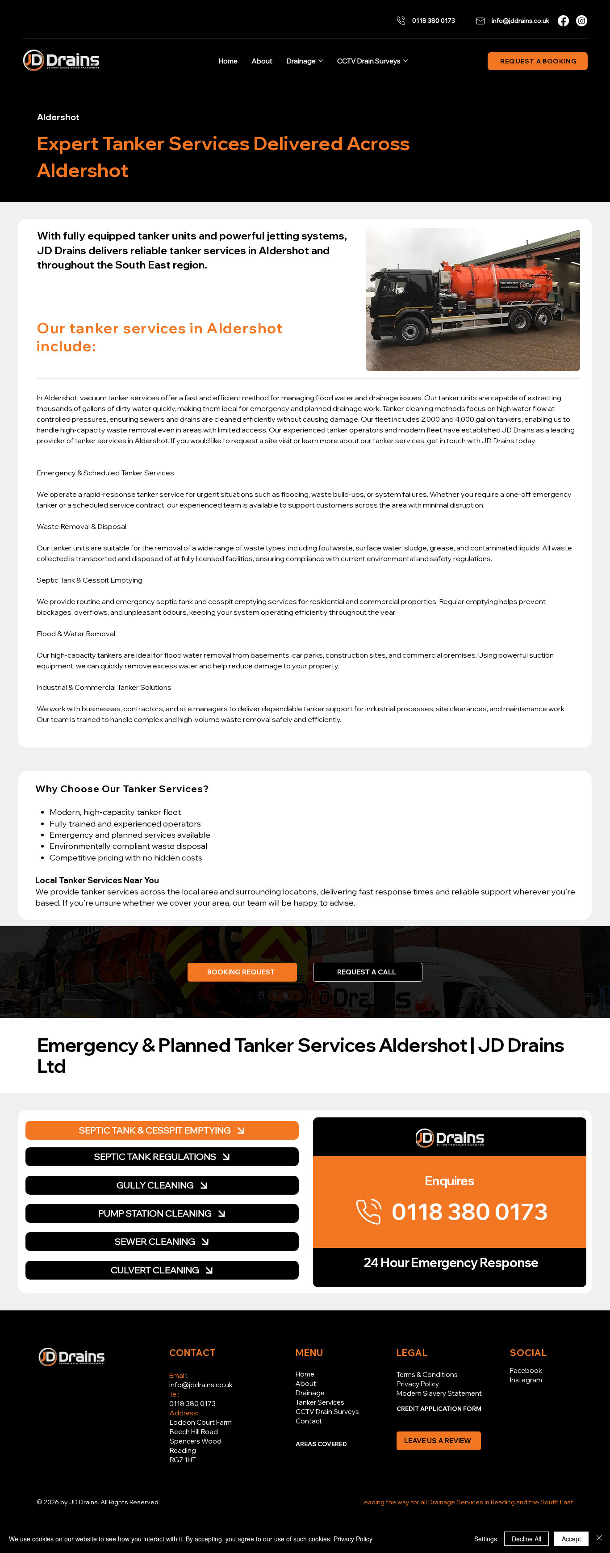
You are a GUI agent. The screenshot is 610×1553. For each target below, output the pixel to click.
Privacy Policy (418, 1384)
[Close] (599, 1539)
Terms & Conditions (427, 1374)
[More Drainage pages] (320, 61)
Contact (309, 1421)
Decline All (526, 1538)
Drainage (310, 1393)
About (306, 1383)
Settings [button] (485, 1538)
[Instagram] (581, 20)
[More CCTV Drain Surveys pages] (405, 61)
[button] (367, 972)
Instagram (526, 1380)
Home (305, 1374)
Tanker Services (320, 1402)
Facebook (526, 1370)
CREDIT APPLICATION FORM (439, 1408)
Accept (571, 1538)
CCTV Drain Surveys (327, 1411)
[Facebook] (563, 20)
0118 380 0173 (192, 1403)
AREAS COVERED (321, 1444)
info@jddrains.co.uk (201, 1385)
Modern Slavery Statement (439, 1393)
